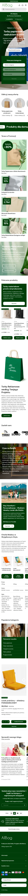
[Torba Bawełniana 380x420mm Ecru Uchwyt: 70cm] (7, 314)
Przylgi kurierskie (7, 655)
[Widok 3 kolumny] (14, 813)
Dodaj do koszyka (19, 721)
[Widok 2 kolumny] (11, 813)
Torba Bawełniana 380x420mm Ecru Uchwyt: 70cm (6, 325)
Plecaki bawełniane (9, 270)
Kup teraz (14, 303)
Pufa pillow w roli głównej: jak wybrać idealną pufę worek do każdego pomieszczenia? (11, 760)
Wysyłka (15, 708)
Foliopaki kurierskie (8, 649)
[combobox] (14, 9)
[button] (25, 448)
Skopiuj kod (19, 19)
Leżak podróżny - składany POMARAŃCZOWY (12, 701)
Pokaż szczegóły (6, 576)
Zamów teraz (7, 415)
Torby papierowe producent (7, 112)
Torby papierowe (7, 643)
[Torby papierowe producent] (7, 103)
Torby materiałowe (19, 112)
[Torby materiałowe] (19, 103)
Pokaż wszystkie (5, 739)
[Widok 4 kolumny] (17, 813)
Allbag (6, 890)
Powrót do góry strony (14, 829)
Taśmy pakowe (7, 652)
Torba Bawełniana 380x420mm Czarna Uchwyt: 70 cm (19, 326)
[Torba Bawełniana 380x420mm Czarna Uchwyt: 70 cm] (19, 314)
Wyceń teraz (14, 52)
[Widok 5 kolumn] (21, 813)
